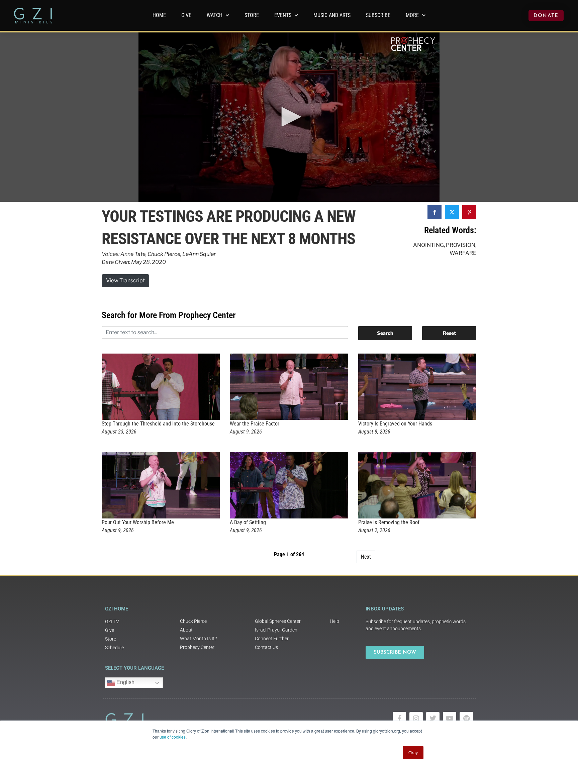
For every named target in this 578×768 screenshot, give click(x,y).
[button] (289, 116)
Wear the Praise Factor (254, 423)
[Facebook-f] (399, 718)
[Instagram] (416, 718)
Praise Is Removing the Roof (388, 522)
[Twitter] (433, 718)
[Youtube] (449, 718)
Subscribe (378, 15)
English (124, 682)
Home (159, 15)
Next (366, 557)
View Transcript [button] (125, 280)
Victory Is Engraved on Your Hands (395, 423)
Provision (460, 245)
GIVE (186, 15)
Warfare (463, 253)
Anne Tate (133, 254)
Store (252, 15)
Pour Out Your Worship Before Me (138, 522)
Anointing (428, 245)
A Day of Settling (248, 522)
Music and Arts (332, 15)
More (412, 15)
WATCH (214, 15)
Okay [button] (413, 752)
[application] (289, 117)
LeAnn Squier (199, 254)
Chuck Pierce (164, 254)
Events (282, 15)
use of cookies (173, 737)
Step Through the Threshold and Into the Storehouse (158, 423)
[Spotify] (466, 718)
